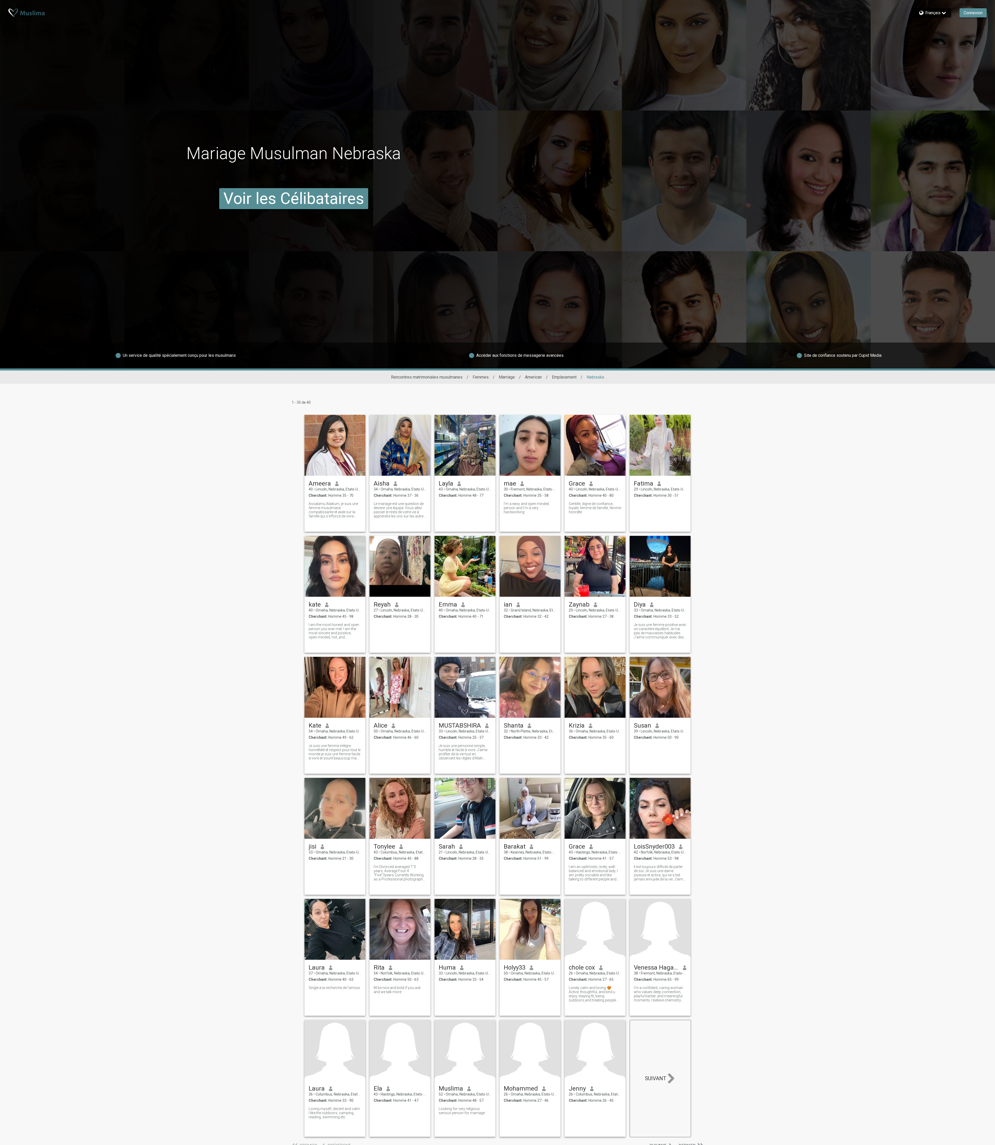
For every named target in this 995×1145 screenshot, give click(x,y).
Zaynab (579, 604)
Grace (577, 483)
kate (315, 604)
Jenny (577, 1088)
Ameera (320, 483)
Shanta (513, 725)
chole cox (582, 967)
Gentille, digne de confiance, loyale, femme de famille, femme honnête (595, 508)
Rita (379, 967)
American (533, 377)
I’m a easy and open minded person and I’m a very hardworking (526, 508)
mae (510, 483)
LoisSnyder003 (654, 846)
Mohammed (521, 1088)
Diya (640, 604)
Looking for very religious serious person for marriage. (462, 1111)
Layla (446, 483)
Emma (448, 604)
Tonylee (384, 846)
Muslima (451, 1088)
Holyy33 (514, 967)
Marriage (507, 377)
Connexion (973, 12)
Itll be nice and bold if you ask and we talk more (397, 990)
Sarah (447, 846)
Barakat (514, 846)
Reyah (382, 604)
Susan (642, 725)
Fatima (643, 483)
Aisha (381, 483)
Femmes (481, 377)
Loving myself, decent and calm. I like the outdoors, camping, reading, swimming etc (335, 1113)
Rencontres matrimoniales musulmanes (427, 377)
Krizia (577, 725)
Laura (317, 967)
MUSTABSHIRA (460, 725)
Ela (378, 1088)
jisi (312, 846)
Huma (447, 967)
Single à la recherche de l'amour (334, 988)
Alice (380, 725)
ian (508, 604)
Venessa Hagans (656, 967)
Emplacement (564, 377)
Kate (315, 725)
